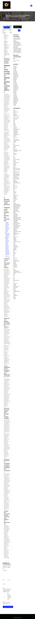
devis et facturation (16, 145)
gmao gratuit (15, 185)
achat (14, 109)
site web (14, 284)
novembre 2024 (15, 87)
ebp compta (15, 149)
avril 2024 (14, 94)
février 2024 (15, 96)
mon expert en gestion (16, 241)
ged (14, 166)
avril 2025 (14, 82)
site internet (15, 283)
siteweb (14, 285)
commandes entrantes (5, 38)
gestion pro (15, 180)
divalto (14, 146)
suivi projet (15, 290)
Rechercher (17, 26)
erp (13, 152)
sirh (13, 281)
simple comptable (16, 280)
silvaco (6, 32)
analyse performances (6, 35)
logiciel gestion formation (17, 219)
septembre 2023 (15, 101)
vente (14, 296)
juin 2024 (14, 92)
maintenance (15, 236)
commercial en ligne (16, 129)
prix (13, 258)
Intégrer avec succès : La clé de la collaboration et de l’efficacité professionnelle (17, 46)
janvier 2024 (15, 97)
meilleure (14, 238)
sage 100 (14, 270)
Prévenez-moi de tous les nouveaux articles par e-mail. (6, 603)
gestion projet (15, 181)
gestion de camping (16, 173)
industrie (14, 196)
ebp (13, 148)
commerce (15, 128)
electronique (15, 151)
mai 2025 (14, 81)
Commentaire (5, 570)
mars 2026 (15, 70)
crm (14, 138)
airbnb (14, 112)
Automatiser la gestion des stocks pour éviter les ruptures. (7, 229)
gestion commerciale (16, 168)
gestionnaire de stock (16, 182)
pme (14, 255)
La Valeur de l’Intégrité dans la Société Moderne (17, 52)
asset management (16, 115)
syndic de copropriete (16, 291)
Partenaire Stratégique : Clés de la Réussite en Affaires (17, 39)
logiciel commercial (16, 204)
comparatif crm (15, 131)
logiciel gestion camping (17, 217)
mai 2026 (14, 68)
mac (14, 235)
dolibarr (14, 147)
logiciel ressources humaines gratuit (16, 227)
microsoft (14, 240)
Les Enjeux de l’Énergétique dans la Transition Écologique (16, 42)
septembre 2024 (15, 89)
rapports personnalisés (6, 50)
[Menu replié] (31, 6)
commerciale (15, 130)
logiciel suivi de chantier (17, 231)
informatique (15, 199)
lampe (14, 200)
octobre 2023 (15, 100)
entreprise (5, 42)
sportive (14, 288)
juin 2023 (14, 104)
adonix (14, 110)
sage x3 (14, 273)
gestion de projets (16, 177)
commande (7, 17)
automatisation (6, 36)
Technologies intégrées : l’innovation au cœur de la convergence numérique (17, 49)
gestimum (14, 167)
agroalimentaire (15, 111)
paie (14, 250)
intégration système (7, 45)
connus (14, 136)
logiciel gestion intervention (15, 221)
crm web (14, 142)
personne (14, 252)
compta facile (15, 132)
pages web (15, 249)
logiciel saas (15, 228)
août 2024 (15, 90)
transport (14, 294)
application (15, 114)
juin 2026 (14, 67)
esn (13, 155)
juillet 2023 (15, 103)
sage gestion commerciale (17, 272)
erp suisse (14, 154)
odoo (14, 243)
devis (14, 144)
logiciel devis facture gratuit (16, 212)
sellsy (14, 278)
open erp (14, 244)
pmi (13, 256)
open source (15, 245)
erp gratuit (15, 153)
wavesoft (14, 297)
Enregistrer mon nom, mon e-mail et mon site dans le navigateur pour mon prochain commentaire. (7, 590)
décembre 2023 (15, 98)
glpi (13, 183)
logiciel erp (15, 213)
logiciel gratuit (15, 224)
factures (5, 43)
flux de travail (6, 44)
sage (14, 269)
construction (15, 137)
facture (14, 160)
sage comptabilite (16, 271)
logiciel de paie (15, 210)
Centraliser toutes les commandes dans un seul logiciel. (7, 224)
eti (13, 156)
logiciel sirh (15, 230)
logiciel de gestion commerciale (16, 209)
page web (14, 248)
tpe (13, 293)
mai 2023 (14, 105)
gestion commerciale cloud (16, 170)
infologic (14, 198)
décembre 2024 (15, 86)
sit (13, 282)
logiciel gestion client (16, 218)
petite (14, 253)
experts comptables (16, 159)
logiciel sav (15, 229)
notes (14, 242)
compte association (16, 134)
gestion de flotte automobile (16, 176)
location (14, 203)
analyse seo (15, 113)
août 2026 (15, 65)
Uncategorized (15, 295)
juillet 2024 (15, 91)
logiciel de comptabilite (17, 205)
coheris (14, 126)
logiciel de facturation (16, 206)
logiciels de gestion (16, 233)
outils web (15, 247)
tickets (14, 292)
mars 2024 (15, 95)
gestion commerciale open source (16, 172)
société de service (16, 286)
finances (14, 163)
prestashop (15, 257)
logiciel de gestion (16, 207)
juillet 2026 (15, 66)
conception (15, 135)
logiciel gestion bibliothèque (15, 216)
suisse (14, 289)
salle (14, 274)
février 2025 (15, 84)
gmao (14, 184)
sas (13, 277)
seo (13, 279)
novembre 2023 (15, 99)
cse (13, 143)
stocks (5, 55)
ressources (5, 52)
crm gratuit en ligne (16, 140)
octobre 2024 (15, 88)
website (14, 298)
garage (14, 165)
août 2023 (15, 102)
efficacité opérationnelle (6, 41)
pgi (13, 254)
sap (13, 275)
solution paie (15, 287)
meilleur (14, 237)
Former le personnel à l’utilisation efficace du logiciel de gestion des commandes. (7, 247)
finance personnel (16, 162)
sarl (13, 276)
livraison (5, 46)
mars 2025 (15, 83)
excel (14, 158)
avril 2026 (14, 69)
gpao (14, 186)
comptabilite (15, 133)
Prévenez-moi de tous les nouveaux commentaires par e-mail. (9, 597)
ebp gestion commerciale (17, 150)
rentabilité (5, 51)
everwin (14, 157)
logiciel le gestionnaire (16, 225)
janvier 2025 (15, 85)
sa (13, 268)
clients (5, 37)
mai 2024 (14, 93)
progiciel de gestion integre (16, 261)
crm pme (14, 141)
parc (14, 251)
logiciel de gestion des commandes (6, 48)
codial (14, 125)
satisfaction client (6, 53)
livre (14, 202)
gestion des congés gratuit (16, 179)
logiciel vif (15, 232)
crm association (15, 139)
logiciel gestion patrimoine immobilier (16, 223)
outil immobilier (15, 246)
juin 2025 (14, 80)
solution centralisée (7, 54)
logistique (14, 234)
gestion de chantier (16, 174)
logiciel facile (15, 214)
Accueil (4, 17)
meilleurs (14, 239)
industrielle (15, 197)
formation (15, 164)
